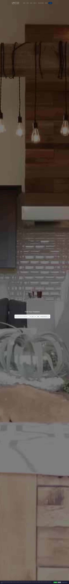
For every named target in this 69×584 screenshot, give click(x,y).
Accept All (55, 582)
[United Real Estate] (15, 3)
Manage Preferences (64, 582)
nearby (38, 316)
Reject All (59, 582)
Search (32, 316)
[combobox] (45, 316)
